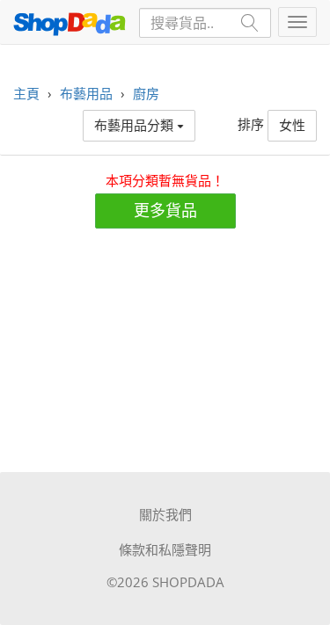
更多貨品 (165, 210)
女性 (292, 125)
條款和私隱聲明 (165, 549)
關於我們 (165, 514)
